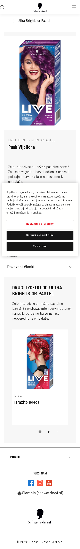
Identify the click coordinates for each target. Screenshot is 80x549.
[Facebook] (31, 483)
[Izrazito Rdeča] (40, 377)
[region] (40, 220)
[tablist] (40, 432)
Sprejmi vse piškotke (40, 235)
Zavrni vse (40, 246)
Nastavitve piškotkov (40, 224)
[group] (40, 384)
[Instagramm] (40, 483)
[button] (40, 457)
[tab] (40, 431)
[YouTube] (49, 483)
